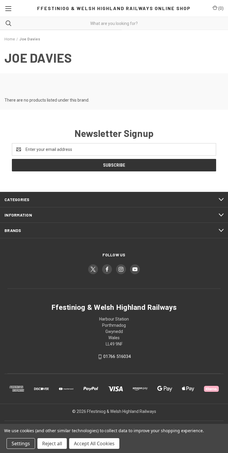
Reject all (52, 443)
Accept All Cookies (94, 443)
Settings (21, 443)
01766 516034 (117, 356)
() (220, 8)
